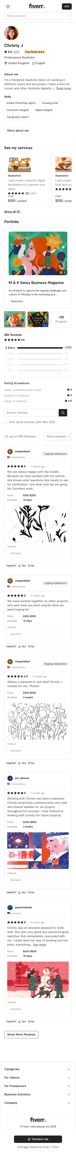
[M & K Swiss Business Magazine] (14, 319)
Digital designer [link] (44, 110)
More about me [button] (18, 130)
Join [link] (66, 6)
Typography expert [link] (18, 117)
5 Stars (10, 348)
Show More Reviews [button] (21, 1034)
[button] (8, 6)
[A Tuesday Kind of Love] (37, 319)
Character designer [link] (18, 110)
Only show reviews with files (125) (32, 422)
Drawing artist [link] (50, 103)
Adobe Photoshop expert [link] (21, 103)
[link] (38, 1139)
